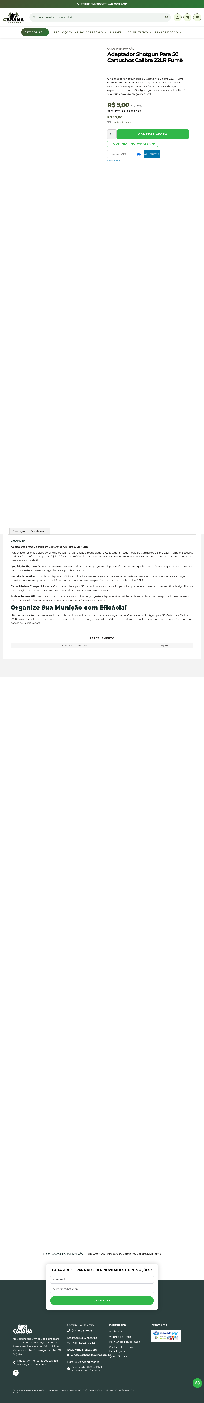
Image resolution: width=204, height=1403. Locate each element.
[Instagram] (16, 1373)
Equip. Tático (138, 32)
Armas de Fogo (166, 32)
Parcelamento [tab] (38, 531)
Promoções (63, 32)
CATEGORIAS (33, 32)
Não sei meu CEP (116, 160)
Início (46, 1253)
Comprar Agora (152, 134)
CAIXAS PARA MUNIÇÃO (120, 48)
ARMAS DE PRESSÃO (89, 32)
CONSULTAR (151, 154)
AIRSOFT (115, 32)
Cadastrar (102, 1300)
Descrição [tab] (19, 531)
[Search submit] (166, 17)
